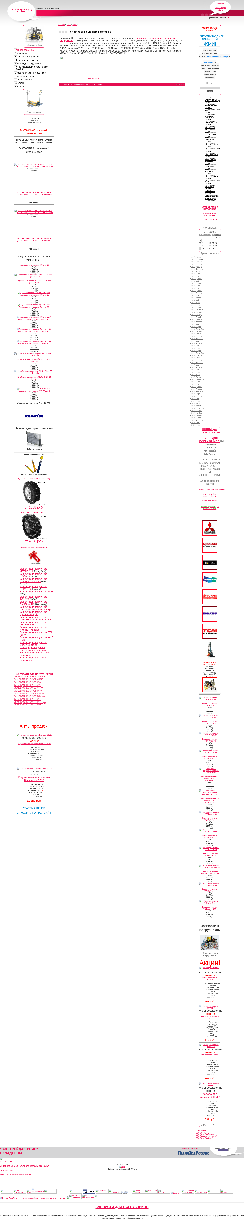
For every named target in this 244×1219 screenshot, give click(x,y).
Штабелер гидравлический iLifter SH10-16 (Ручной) (34, 360)
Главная (220, 4)
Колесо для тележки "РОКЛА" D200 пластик (210, 872)
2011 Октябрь (196, 262)
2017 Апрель (196, 367)
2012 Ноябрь (196, 276)
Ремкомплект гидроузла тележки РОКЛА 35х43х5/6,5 (209, 779)
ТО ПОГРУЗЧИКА (210, 219)
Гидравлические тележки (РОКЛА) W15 (34, 391)
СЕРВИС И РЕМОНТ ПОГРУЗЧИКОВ (209, 208)
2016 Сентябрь (197, 353)
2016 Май (195, 346)
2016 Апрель (196, 343)
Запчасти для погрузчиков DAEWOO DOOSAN (33, 580)
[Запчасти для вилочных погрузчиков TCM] (209, 638)
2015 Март (195, 324)
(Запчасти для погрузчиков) (34, 673)
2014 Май (195, 300)
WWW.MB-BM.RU (34, 807)
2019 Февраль (197, 420)
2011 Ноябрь (196, 264)
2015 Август (196, 327)
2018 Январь (196, 389)
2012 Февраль (197, 269)
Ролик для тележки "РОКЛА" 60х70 (209, 740)
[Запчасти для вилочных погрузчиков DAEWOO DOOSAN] (209, 587)
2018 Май (195, 399)
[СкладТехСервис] (34, 42)
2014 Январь (196, 293)
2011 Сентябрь (197, 260)
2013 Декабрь (196, 291)
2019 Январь (196, 418)
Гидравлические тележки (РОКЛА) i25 (34, 295)
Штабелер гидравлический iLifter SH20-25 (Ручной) (34, 378)
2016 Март (195, 341)
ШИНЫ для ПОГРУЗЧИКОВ (210, 431)
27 (200, 249)
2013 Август (196, 283)
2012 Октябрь (196, 274)
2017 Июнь (195, 372)
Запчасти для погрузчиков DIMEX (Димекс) (33, 643)
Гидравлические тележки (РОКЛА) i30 (34, 307)
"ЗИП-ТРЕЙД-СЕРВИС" (19, 1149)
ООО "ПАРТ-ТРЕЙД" (204, 1132)
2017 (69, 25)
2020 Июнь (195, 425)
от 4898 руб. (34, 541)
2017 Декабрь (196, 387)
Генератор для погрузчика (33, 650)
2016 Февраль (197, 339)
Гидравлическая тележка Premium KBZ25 (34, 744)
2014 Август (196, 307)
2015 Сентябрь (197, 329)
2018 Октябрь (196, 411)
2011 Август (196, 257)
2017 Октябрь (196, 382)
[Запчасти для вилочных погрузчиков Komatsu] (209, 621)
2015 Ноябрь (196, 334)
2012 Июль (195, 272)
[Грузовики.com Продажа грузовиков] (102, 1193)
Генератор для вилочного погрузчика (89, 32)
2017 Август (196, 377)
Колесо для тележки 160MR (210, 979)
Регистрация (220, 8)
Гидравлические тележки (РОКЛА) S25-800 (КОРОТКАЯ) (34, 282)
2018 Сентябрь (197, 408)
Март (74, 25)
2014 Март (195, 295)
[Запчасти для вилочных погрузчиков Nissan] (209, 552)
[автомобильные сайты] (151, 1193)
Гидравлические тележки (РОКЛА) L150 (34, 319)
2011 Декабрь (196, 267)
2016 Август (196, 351)
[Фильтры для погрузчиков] (209, 692)
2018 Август (196, 406)
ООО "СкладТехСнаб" (204, 1138)
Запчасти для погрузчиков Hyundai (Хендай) (33, 613)
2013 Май (195, 281)
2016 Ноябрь (196, 355)
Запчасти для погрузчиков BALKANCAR (33, 603)
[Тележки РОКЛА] (34, 106)
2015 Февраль (197, 322)
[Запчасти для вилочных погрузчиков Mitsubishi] (209, 535)
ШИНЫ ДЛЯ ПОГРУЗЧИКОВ (209, 440)
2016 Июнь (195, 348)
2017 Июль (195, 375)
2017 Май (195, 370)
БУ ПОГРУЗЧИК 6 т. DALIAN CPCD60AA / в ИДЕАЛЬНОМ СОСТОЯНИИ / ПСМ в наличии (34, 193)
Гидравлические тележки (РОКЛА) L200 (34, 343)
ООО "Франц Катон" (8, 1170)
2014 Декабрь (196, 317)
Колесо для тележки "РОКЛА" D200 (210, 837)
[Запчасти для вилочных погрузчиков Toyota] (209, 604)
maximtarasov (85, 84)
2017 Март (195, 365)
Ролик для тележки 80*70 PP (210, 1056)
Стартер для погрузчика (32, 647)
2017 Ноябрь (196, 384)
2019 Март (195, 423)
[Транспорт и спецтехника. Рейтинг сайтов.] (122, 1193)
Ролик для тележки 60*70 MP (210, 1017)
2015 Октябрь (196, 331)
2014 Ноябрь (196, 315)
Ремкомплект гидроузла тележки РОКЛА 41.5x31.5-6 (209, 800)
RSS (230, 18)
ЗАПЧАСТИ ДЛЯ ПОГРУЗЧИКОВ (122, 1207)
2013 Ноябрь (196, 288)
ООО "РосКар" (201, 1130)
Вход (221, 10)
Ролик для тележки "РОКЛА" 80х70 (209, 704)
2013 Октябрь (196, 286)
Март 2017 (210, 232)
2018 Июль (195, 403)
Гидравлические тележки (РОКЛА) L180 (34, 331)
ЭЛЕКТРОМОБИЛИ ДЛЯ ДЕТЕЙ (211, 37)
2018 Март (195, 394)
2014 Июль (195, 305)
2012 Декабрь (196, 279)
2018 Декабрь (196, 415)
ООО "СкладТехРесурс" (205, 1134)
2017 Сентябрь (197, 379)
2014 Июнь (195, 303)
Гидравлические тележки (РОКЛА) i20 (34, 265)
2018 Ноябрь (196, 413)
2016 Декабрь (196, 358)
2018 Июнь (195, 401)
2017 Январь (196, 360)
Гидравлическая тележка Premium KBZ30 (34, 779)
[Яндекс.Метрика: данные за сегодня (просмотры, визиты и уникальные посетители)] (6, 1160)
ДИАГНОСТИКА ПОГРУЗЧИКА (209, 214)
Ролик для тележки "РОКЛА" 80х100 (209, 908)
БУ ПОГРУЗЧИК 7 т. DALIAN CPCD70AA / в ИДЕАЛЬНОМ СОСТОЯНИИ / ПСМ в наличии (34, 240)
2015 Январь (196, 319)
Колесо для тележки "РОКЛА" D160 (210, 855)
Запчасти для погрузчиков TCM (36, 591)
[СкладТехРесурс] (193, 1155)
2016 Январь (196, 336)
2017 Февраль (197, 363)
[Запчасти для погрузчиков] (209, 569)
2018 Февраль (197, 391)
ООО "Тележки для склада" (206, 1136)
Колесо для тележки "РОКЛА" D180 (210, 758)
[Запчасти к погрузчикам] (209, 949)
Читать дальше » (93, 79)
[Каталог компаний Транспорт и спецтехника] (125, 1193)
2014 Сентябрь (197, 310)
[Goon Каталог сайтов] (89, 1193)
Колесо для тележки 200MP (210, 1095)
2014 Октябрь (196, 312)
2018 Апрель (196, 396)
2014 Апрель (196, 298)
